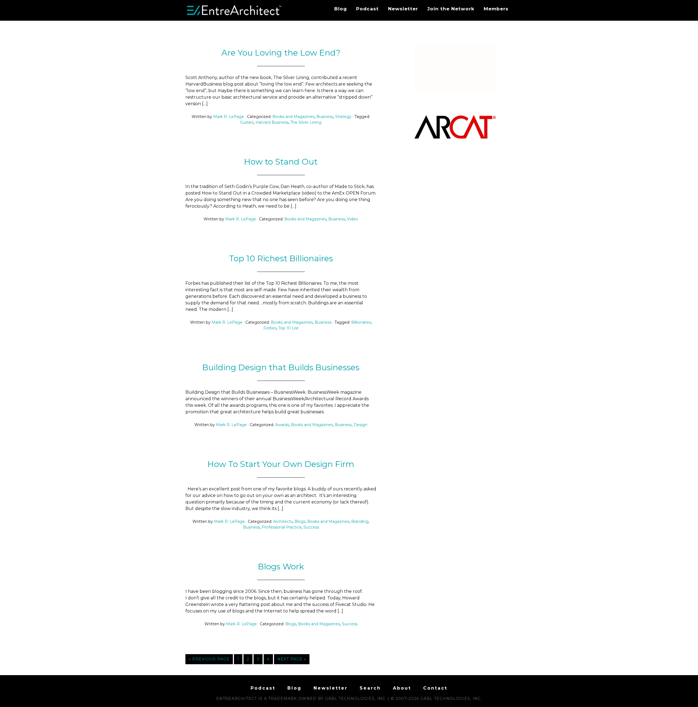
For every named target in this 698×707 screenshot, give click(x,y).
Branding (359, 521)
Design (360, 424)
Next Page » (291, 659)
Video (352, 219)
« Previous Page (209, 659)
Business (324, 116)
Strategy (343, 116)
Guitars (247, 122)
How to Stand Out (281, 162)
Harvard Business (271, 122)
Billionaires (361, 322)
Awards (282, 424)
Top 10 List (288, 328)
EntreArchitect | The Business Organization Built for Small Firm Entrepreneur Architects (234, 10)
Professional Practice (282, 527)
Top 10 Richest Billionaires (281, 258)
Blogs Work (281, 567)
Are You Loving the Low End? (280, 53)
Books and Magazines (293, 116)
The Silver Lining (305, 122)
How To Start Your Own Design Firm (280, 464)
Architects (283, 521)
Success (311, 527)
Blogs (299, 521)
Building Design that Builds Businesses (280, 367)
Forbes (269, 328)
